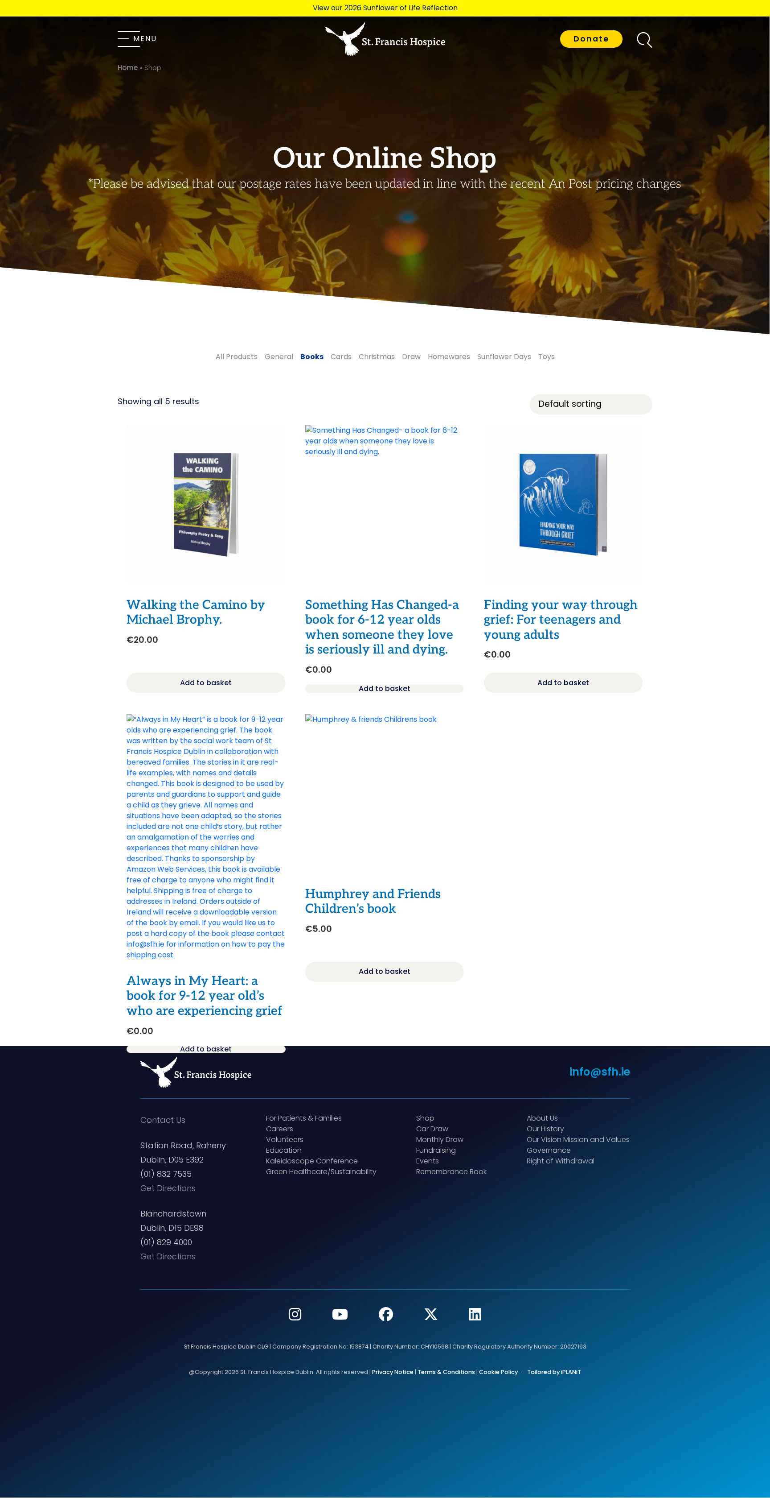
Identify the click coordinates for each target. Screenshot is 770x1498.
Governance (549, 1150)
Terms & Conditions (446, 1372)
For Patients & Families (304, 1118)
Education (284, 1150)
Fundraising (436, 1150)
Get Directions (168, 1188)
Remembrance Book (451, 1172)
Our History (545, 1129)
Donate (591, 38)
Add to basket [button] (206, 683)
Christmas (377, 357)
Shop (425, 1118)
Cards (341, 357)
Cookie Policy (498, 1372)
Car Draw (432, 1129)
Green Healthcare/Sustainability (321, 1172)
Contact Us (162, 1120)
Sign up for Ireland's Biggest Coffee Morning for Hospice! (385, 8)
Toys (546, 357)
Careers (279, 1129)
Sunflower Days (504, 357)
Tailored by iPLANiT (554, 1372)
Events (427, 1161)
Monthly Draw (439, 1139)
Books (312, 357)
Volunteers (284, 1139)
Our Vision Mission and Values (578, 1139)
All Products (237, 357)
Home (128, 67)
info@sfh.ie (599, 1071)
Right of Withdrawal (560, 1161)
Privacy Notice (393, 1372)
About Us (542, 1118)
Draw (411, 357)
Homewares (449, 357)
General (279, 357)
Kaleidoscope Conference (312, 1161)
